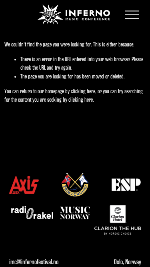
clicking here (83, 91)
